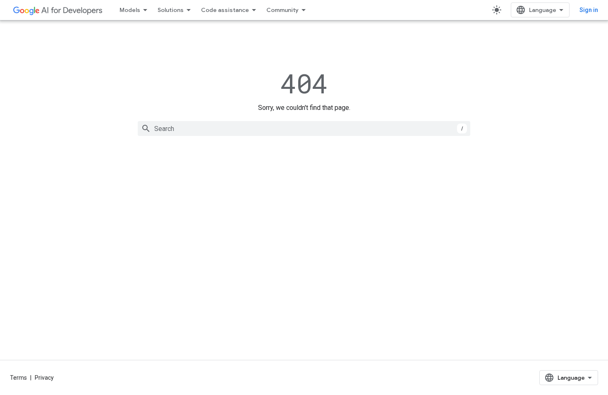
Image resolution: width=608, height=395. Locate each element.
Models (130, 10)
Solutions (171, 10)
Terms (18, 377)
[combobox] (304, 128)
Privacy (44, 377)
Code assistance (225, 10)
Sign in (588, 10)
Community (282, 10)
